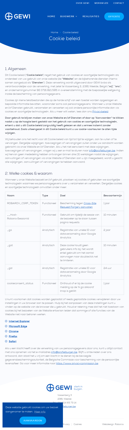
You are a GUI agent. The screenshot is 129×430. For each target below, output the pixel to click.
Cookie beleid (70, 32)
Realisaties (91, 16)
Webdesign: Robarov (113, 424)
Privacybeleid (100, 111)
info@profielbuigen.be (102, 150)
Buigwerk (67, 16)
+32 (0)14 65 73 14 (66, 402)
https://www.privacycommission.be (77, 363)
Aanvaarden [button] (32, 420)
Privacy (66, 424)
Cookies (78, 424)
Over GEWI (82, 3)
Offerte (114, 16)
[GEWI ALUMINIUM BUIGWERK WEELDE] (17, 16)
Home (51, 16)
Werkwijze (101, 3)
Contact (118, 3)
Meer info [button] (39, 411)
